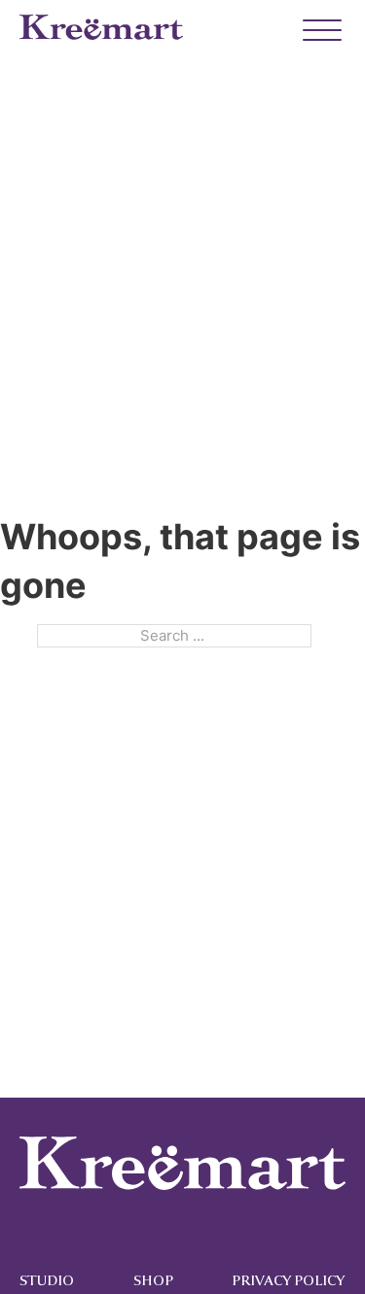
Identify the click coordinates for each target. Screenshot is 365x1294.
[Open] (312, 31)
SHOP (153, 1281)
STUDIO (46, 1281)
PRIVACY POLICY (288, 1281)
